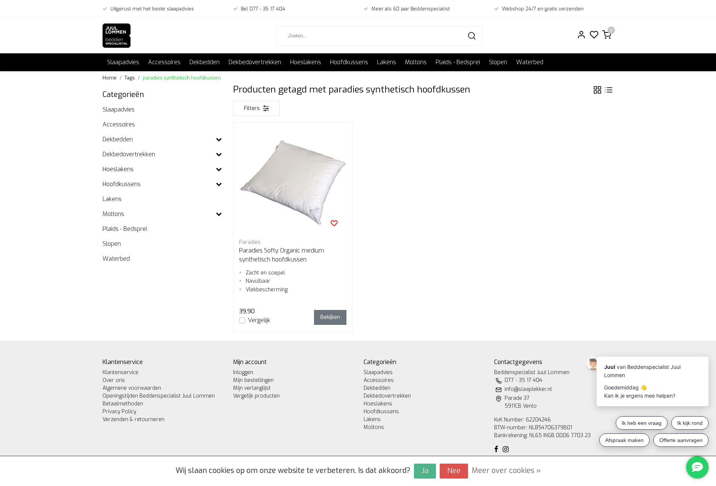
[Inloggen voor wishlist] (334, 223)
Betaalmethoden (123, 403)
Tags (130, 78)
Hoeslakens (305, 62)
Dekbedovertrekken (255, 62)
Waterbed (529, 62)
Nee (454, 471)
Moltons (416, 62)
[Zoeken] (472, 36)
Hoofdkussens (349, 62)
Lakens (386, 62)
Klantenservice (120, 372)
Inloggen (243, 372)
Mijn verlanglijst (252, 388)
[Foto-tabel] (597, 90)
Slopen (498, 62)
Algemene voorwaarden (132, 388)
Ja (424, 471)
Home (110, 78)
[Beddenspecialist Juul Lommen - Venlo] (117, 35)
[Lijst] (608, 90)
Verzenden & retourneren (133, 419)
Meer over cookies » (506, 470)
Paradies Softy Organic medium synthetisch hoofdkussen (281, 255)
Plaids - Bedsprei (458, 62)
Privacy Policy (119, 411)
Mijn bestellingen (253, 380)
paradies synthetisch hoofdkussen (182, 78)
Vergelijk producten (256, 395)
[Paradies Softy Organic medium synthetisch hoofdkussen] (292, 181)
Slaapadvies (123, 62)
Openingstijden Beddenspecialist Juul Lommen (159, 395)
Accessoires (164, 62)
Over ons (114, 380)
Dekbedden (204, 62)
